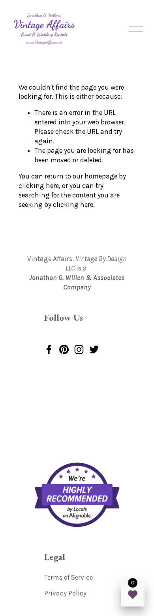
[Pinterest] (64, 349)
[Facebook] (49, 349)
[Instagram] (79, 349)
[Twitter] (94, 349)
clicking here (39, 186)
